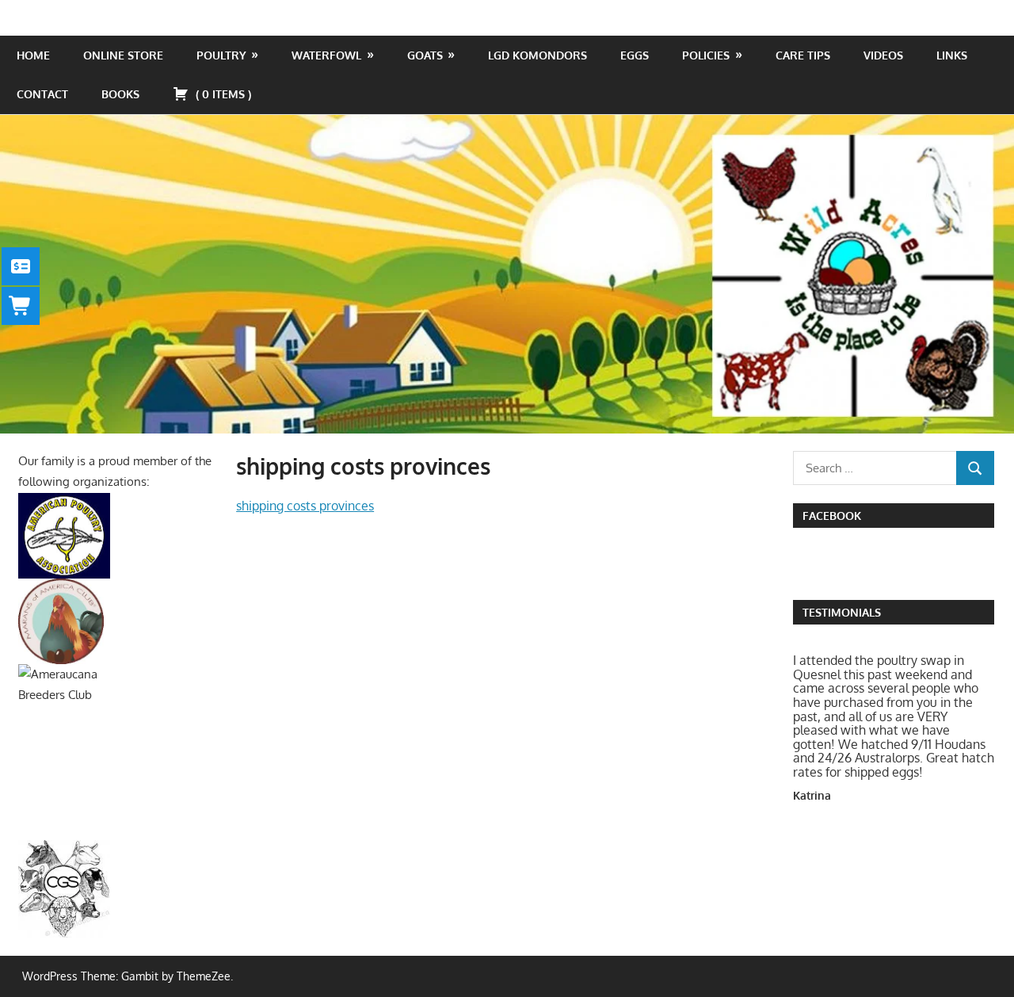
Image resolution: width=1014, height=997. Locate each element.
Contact (42, 94)
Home (33, 55)
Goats (425, 55)
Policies (706, 55)
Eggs (634, 55)
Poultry (221, 55)
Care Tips (803, 55)
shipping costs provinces (305, 506)
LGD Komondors (537, 55)
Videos (883, 55)
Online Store (123, 55)
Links (951, 55)
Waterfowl (326, 55)
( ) (222, 94)
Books (120, 94)
